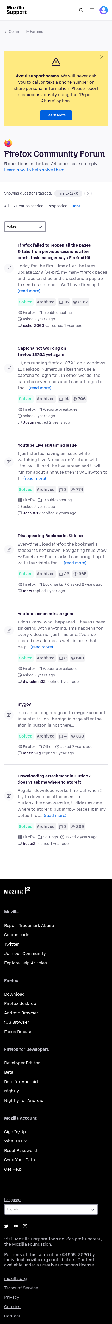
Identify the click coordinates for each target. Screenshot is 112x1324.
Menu (92, 10)
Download (14, 994)
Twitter (11, 944)
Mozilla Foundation (31, 1244)
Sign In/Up (15, 1131)
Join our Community (25, 953)
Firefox (29, 312)
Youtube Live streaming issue (47, 445)
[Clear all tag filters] (88, 193)
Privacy (11, 1297)
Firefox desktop (20, 1003)
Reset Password (20, 1150)
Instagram (25, 1226)
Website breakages (60, 409)
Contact (12, 1316)
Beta (8, 1072)
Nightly (11, 1091)
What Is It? (15, 1141)
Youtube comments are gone (46, 613)
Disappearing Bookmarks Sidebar (51, 535)
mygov (24, 704)
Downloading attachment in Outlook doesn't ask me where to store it (54, 779)
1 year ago (73, 325)
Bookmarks (53, 584)
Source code (16, 934)
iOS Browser (16, 1022)
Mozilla (17, 891)
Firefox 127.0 (68, 193)
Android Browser (21, 1012)
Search (81, 10)
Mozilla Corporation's (36, 1238)
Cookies (12, 1306)
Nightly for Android (23, 1100)
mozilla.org (15, 1278)
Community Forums (26, 31)
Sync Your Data (19, 1159)
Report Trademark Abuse (29, 925)
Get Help (13, 1169)
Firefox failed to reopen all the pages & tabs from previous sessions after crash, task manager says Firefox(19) (54, 251)
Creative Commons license (67, 1265)
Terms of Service (21, 1287)
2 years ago (59, 422)
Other (48, 747)
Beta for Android (21, 1081)
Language (12, 1200)
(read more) (29, 291)
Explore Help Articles (25, 962)
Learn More (56, 115)
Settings (50, 837)
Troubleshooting (57, 312)
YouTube (16, 1226)
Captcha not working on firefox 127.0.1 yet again (42, 351)
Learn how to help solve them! (34, 169)
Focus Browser (19, 1031)
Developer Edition (22, 1062)
